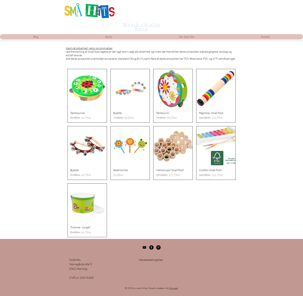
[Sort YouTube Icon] (144, 247)
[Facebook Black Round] (151, 247)
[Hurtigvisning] (87, 88)
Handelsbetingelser (151, 260)
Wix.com (173, 288)
